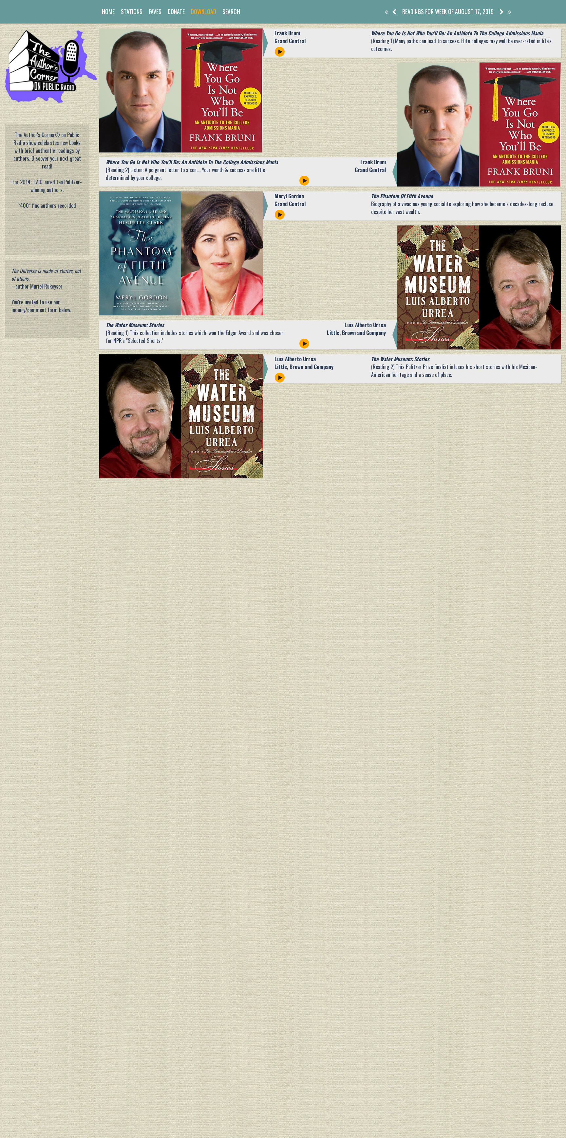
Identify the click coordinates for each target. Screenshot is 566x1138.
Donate (176, 11)
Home (108, 11)
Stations (131, 11)
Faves (155, 11)
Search (231, 11)
